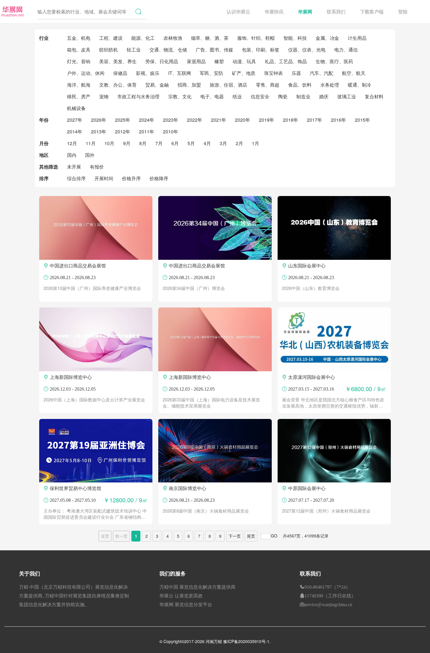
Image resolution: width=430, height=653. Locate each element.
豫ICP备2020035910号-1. (247, 641)
